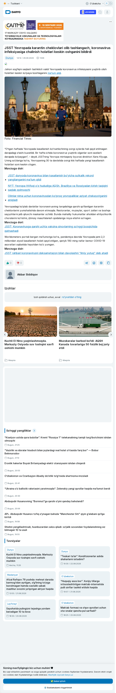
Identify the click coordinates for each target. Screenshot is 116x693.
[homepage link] (13, 12)
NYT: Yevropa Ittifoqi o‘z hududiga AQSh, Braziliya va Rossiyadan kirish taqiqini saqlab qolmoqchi (58, 187)
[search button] (100, 12)
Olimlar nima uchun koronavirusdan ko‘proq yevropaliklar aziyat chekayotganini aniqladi (57, 198)
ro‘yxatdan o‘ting (71, 297)
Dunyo (9, 57)
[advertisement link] (88, 11)
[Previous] (5, 334)
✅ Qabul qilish (58, 681)
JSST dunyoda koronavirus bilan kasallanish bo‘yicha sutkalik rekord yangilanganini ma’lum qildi (51, 177)
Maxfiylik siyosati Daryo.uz (60, 675)
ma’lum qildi (54, 73)
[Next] (111, 334)
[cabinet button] (107, 12)
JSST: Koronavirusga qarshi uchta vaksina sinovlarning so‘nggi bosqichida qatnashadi (51, 228)
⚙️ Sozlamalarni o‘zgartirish (58, 687)
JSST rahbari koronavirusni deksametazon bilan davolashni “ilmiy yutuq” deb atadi (56, 253)
